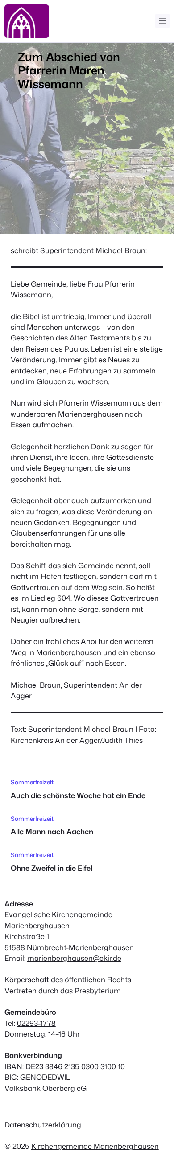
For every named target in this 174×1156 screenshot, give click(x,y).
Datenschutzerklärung (42, 1124)
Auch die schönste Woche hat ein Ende (78, 795)
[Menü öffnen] (162, 21)
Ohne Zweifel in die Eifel (51, 868)
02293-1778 (36, 1023)
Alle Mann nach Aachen (52, 831)
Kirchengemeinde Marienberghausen (95, 1146)
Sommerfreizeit (32, 782)
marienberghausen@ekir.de (74, 958)
